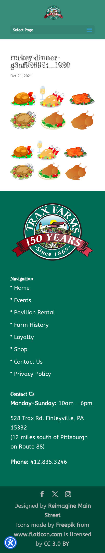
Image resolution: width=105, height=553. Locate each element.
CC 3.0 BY (56, 544)
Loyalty (24, 337)
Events (22, 300)
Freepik (65, 525)
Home (22, 288)
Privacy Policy (32, 374)
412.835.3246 (48, 462)
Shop (20, 349)
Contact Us (28, 362)
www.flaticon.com (38, 534)
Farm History (31, 325)
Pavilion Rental (34, 312)
